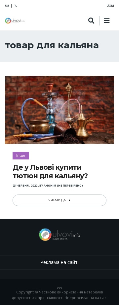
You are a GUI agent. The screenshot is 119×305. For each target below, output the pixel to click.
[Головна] (15, 21)
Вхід (110, 5)
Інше (20, 155)
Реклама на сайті (59, 262)
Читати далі (59, 200)
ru (16, 5)
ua (7, 5)
